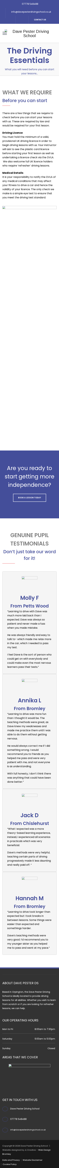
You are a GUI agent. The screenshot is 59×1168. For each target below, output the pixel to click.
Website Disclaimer (32, 1160)
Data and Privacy (11, 1160)
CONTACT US (40, 19)
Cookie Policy (10, 1164)
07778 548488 (30, 4)
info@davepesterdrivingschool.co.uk (31, 11)
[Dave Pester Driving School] (29, 33)
